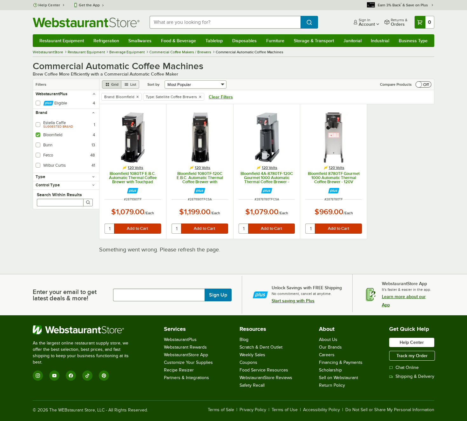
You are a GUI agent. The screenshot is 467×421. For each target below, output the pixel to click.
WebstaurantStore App (186, 354)
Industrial (380, 40)
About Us (328, 339)
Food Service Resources (264, 370)
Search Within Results (59, 194)
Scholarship (330, 370)
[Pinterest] (104, 376)
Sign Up (218, 295)
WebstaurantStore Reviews (266, 377)
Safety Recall (252, 385)
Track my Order (412, 355)
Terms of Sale (221, 410)
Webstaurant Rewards (185, 347)
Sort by (153, 84)
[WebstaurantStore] (85, 330)
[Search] (88, 202)
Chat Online (407, 367)
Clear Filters (221, 96)
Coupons (248, 362)
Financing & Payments (340, 362)
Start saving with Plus (293, 300)
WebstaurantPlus (180, 339)
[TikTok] (87, 376)
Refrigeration (106, 40)
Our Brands (330, 347)
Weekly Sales (252, 354)
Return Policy (332, 385)
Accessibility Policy (321, 410)
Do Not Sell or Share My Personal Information (389, 410)
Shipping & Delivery (415, 376)
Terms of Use (285, 410)
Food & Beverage (178, 40)
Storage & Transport (314, 40)
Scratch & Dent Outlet (261, 347)
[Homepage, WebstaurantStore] (86, 22)
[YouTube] (54, 376)
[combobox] (225, 22)
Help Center (49, 5)
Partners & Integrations (186, 377)
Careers (327, 354)
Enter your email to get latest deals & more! (65, 295)
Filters (41, 84)
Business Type (413, 40)
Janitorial (352, 40)
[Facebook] (71, 376)
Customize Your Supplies (188, 362)
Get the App (89, 5)
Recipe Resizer (179, 370)
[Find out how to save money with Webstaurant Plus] (132, 190)
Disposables (244, 40)
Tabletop (214, 40)
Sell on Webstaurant (338, 377)
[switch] (423, 84)
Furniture (275, 40)
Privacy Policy (253, 410)
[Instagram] (38, 376)
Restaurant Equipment (61, 40)
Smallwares (140, 40)
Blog (244, 339)
